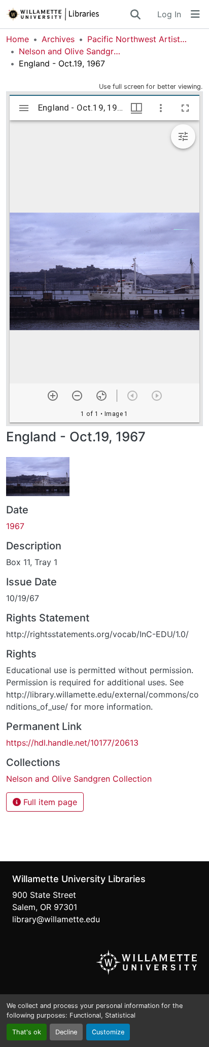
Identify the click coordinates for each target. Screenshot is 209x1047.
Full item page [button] (49, 802)
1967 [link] (15, 526)
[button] (67, 14)
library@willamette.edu (56, 919)
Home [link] (17, 39)
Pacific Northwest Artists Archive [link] (138, 39)
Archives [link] (58, 39)
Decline (66, 1032)
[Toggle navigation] (195, 14)
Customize (108, 1032)
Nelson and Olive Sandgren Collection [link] (69, 51)
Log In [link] (169, 14)
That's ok (26, 1032)
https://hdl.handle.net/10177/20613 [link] (72, 743)
